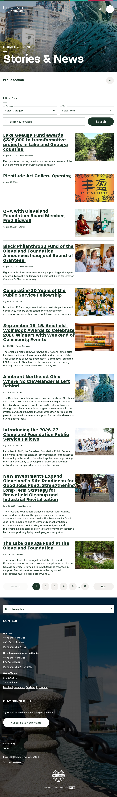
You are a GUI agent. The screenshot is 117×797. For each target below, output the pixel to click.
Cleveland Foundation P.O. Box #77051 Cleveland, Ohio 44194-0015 (17, 662)
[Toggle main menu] (110, 9)
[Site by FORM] (58, 788)
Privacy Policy (9, 743)
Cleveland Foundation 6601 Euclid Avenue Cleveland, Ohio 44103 (15, 642)
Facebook (8, 686)
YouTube (30, 686)
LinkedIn (43, 686)
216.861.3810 (10, 677)
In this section (13, 80)
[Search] (100, 9)
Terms (6, 748)
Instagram (19, 686)
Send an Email (10, 682)
